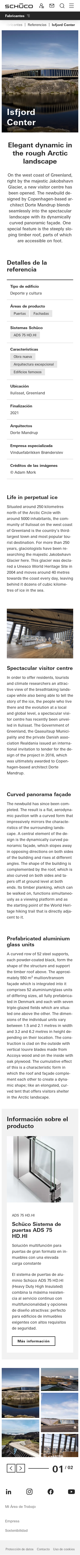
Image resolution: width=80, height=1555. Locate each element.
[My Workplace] (41, 5)
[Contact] (52, 5)
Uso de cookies (64, 1549)
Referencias (37, 25)
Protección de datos (19, 1549)
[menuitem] (8, 1491)
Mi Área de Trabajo (20, 1506)
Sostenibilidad (16, 1530)
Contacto (43, 1549)
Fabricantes (13, 25)
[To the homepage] (19, 5)
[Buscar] (62, 5)
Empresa (12, 1521)
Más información (33, 1341)
